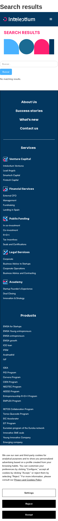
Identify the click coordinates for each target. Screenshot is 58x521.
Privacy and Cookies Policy (27, 479)
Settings (29, 493)
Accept (29, 514)
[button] (51, 19)
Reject (29, 503)
